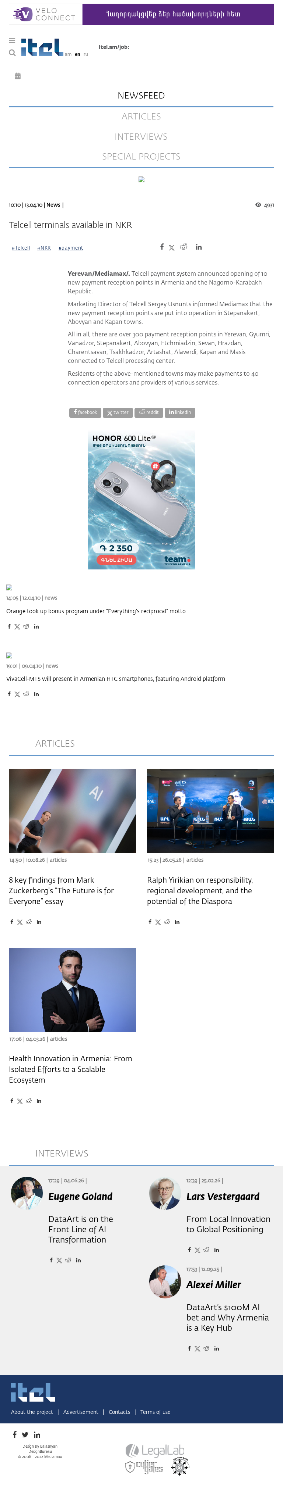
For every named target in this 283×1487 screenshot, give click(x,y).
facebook (87, 413)
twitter (120, 413)
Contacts (120, 1412)
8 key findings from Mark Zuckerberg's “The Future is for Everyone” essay (61, 891)
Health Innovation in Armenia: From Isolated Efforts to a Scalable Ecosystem (70, 1069)
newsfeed (141, 96)
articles (141, 116)
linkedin (182, 413)
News (53, 205)
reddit (152, 413)
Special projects (141, 157)
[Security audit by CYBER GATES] (144, 1466)
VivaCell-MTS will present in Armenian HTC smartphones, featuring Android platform (115, 679)
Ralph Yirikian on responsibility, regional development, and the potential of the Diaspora (200, 891)
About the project (33, 1412)
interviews (141, 137)
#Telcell (21, 248)
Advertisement (81, 1412)
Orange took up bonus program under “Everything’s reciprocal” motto (96, 611)
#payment (71, 248)
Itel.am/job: (114, 47)
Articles (58, 860)
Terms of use (155, 1412)
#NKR (44, 248)
